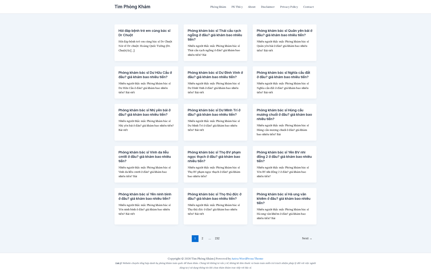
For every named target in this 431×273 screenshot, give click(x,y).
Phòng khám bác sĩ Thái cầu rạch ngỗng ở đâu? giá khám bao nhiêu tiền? (215, 35)
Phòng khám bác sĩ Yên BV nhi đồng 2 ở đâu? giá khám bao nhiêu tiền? (284, 156)
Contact (308, 6)
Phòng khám (218, 6)
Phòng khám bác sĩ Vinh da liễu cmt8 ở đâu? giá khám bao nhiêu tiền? (145, 156)
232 (217, 238)
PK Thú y (237, 6)
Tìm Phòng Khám (132, 6)
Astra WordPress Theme (247, 258)
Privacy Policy (289, 6)
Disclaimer (268, 6)
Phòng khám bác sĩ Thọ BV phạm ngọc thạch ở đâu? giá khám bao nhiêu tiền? (214, 156)
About (252, 6)
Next (307, 238)
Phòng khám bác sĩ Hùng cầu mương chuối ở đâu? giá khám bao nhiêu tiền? (284, 114)
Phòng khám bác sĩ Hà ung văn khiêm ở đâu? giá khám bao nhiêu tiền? (283, 198)
